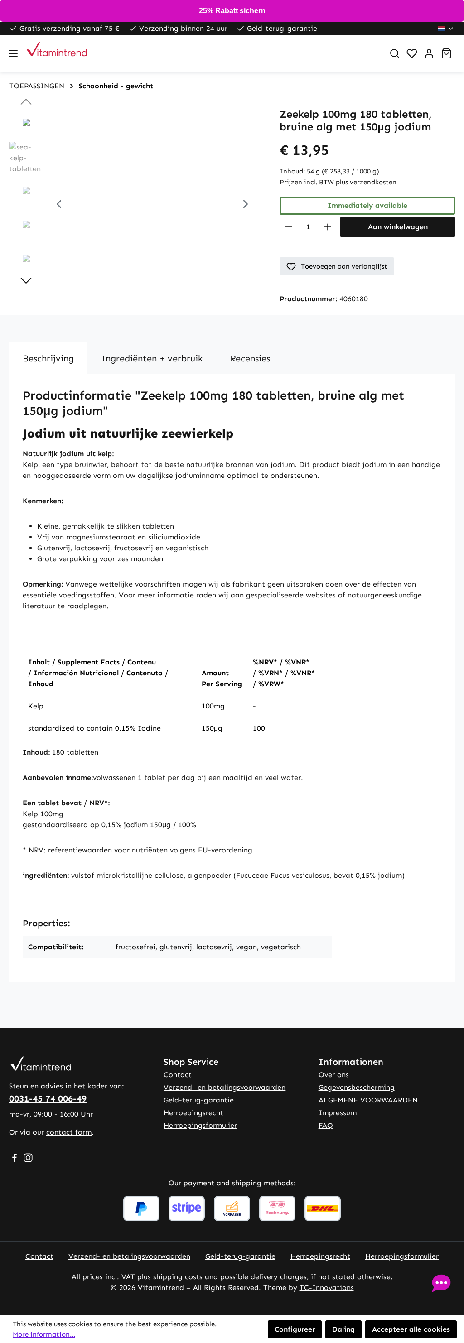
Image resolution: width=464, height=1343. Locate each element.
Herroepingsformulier (200, 1125)
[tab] (48, 358)
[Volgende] (245, 205)
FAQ (326, 1125)
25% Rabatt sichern (232, 10)
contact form (69, 1132)
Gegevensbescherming (357, 1087)
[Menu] (13, 53)
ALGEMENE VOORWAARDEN (368, 1100)
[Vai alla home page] (201, 53)
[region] (135, 205)
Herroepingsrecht (193, 1112)
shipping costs (178, 1276)
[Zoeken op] (394, 53)
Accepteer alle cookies (411, 1329)
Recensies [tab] (250, 358)
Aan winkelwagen (398, 226)
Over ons (334, 1074)
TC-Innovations (327, 1287)
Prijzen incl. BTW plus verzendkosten (338, 182)
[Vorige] (59, 205)
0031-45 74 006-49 (48, 1098)
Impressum (338, 1112)
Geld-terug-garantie (199, 1100)
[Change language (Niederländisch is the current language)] (446, 28)
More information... (44, 1334)
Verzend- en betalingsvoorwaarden (224, 1087)
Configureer (295, 1329)
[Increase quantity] (328, 227)
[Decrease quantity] (288, 227)
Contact (178, 1074)
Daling (343, 1329)
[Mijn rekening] (429, 53)
